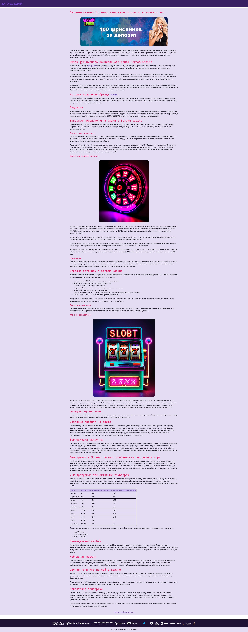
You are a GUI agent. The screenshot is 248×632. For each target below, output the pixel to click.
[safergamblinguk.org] (102, 623)
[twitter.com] (144, 623)
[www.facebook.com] (151, 623)
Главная (116, 612)
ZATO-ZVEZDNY (12, 3)
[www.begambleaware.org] (77, 623)
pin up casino (92, 66)
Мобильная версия (127, 612)
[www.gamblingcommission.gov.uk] (58, 623)
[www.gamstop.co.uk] (132, 623)
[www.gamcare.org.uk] (120, 623)
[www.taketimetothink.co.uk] (171, 623)
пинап (115, 94)
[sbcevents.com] (189, 623)
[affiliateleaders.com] (157, 623)
